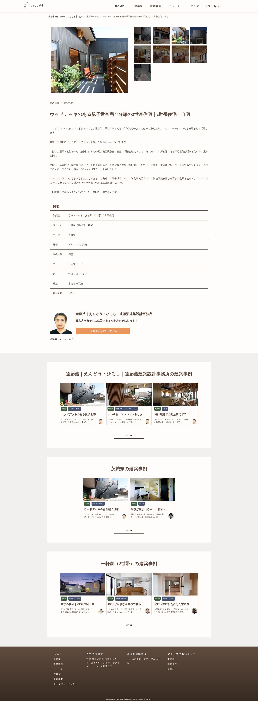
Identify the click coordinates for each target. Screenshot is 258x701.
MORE (129, 435)
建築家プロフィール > (61, 339)
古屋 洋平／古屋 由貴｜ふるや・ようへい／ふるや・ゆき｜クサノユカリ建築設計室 (103, 662)
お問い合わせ (213, 6)
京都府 (171, 669)
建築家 (139, 6)
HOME (119, 6)
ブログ (195, 6)
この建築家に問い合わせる (102, 331)
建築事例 (156, 6)
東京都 (171, 659)
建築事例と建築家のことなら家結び (65, 16)
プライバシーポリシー (65, 684)
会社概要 (58, 679)
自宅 (90, 225)
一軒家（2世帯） (77, 225)
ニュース (174, 6)
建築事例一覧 (92, 16)
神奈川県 (172, 664)
